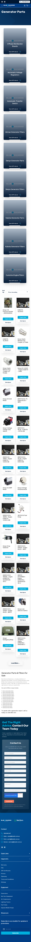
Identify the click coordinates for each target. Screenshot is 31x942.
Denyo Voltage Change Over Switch (7, 429)
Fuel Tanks (4, 905)
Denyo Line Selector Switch (22, 609)
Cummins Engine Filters (8, 701)
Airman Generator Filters (8, 695)
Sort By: (3, 291)
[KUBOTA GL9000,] (8, 332)
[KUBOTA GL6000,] (23, 303)
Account (24, 5)
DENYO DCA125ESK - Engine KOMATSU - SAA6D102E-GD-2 (22, 579)
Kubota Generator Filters (8, 698)
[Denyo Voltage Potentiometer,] (23, 481)
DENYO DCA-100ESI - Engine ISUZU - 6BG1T (7, 610)
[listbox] (18, 292)
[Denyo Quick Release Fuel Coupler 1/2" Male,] (23, 332)
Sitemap (3, 882)
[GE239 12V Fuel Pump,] (23, 508)
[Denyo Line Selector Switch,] (23, 602)
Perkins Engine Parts (7, 703)
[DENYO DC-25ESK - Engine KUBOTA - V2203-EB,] (8, 450)
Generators (4, 893)
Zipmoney (4, 876)
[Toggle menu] (2, 6)
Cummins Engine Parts (8, 700)
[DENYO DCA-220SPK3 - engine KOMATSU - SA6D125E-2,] (23, 631)
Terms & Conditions (18, 806)
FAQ (2, 868)
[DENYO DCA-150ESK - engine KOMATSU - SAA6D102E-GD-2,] (8, 568)
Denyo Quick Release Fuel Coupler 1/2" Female (7, 370)
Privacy (3, 873)
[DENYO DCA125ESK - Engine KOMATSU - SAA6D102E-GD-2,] (23, 568)
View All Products (13, 51)
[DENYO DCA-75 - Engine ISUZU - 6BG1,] (23, 392)
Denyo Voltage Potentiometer (22, 488)
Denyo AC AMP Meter (7, 488)
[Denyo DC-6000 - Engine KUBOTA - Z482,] (23, 361)
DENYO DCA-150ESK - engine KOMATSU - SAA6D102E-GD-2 (8, 578)
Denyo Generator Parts (8, 691)
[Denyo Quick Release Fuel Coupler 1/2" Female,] (8, 361)
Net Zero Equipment (7, 896)
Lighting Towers (5, 902)
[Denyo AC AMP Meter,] (8, 481)
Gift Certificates (5, 870)
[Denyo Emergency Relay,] (8, 631)
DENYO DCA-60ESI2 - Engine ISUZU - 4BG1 (22, 547)
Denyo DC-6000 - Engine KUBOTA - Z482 (23, 369)
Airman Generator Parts (8, 694)
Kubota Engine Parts (7, 706)
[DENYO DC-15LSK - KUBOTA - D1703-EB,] (23, 421)
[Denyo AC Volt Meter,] (8, 392)
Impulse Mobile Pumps (7, 907)
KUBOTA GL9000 (5, 339)
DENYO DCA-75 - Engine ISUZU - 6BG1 (23, 400)
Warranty (4, 865)
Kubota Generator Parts (8, 697)
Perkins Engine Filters (7, 704)
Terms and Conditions (7, 879)
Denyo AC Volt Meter (7, 399)
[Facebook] (2, 2)
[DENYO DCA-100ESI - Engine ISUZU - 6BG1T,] (8, 602)
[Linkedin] (5, 2)
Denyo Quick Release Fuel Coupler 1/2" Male (23, 340)
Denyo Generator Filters (8, 692)
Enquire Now (8, 319)
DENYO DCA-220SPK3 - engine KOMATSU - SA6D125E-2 (22, 641)
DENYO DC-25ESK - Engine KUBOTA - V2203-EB (7, 459)
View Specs (8, 322)
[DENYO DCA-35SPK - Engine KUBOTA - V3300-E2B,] (8, 508)
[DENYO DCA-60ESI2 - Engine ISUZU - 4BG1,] (23, 539)
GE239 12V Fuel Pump (22, 516)
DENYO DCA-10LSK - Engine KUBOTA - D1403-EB (22, 459)
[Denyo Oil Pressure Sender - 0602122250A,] (8, 303)
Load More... (15, 663)
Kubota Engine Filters (7, 707)
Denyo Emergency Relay (8, 639)
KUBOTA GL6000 (20, 310)
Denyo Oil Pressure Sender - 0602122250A (8, 311)
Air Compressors (6, 899)
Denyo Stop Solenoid (6, 546)
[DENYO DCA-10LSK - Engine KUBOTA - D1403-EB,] (23, 450)
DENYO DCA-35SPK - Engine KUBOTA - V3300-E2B (7, 518)
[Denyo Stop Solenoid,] (8, 539)
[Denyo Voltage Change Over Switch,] (8, 421)
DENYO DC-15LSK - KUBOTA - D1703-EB (23, 429)
